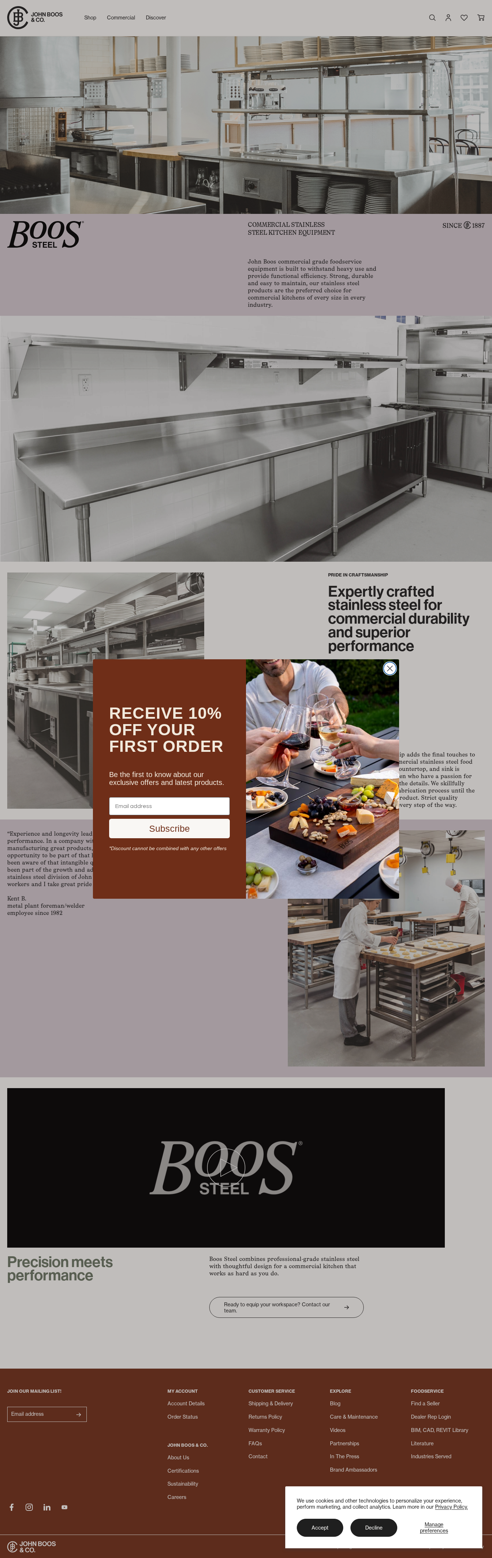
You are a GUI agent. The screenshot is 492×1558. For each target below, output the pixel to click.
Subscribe (169, 828)
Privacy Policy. (451, 1507)
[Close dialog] (390, 668)
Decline (374, 1528)
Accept (320, 1528)
